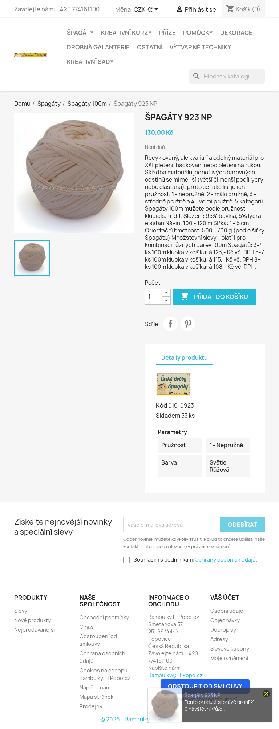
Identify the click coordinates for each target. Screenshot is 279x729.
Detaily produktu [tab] (184, 357)
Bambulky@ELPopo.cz (175, 675)
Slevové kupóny (229, 648)
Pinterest (188, 323)
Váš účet (224, 598)
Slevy (20, 610)
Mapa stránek (96, 696)
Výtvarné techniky (200, 47)
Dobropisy (223, 629)
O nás (87, 626)
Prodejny (91, 706)
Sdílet (170, 323)
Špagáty (80, 33)
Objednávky (225, 620)
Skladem (168, 415)
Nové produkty (32, 620)
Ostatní (149, 47)
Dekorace (236, 33)
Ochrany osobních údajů (225, 559)
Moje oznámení (229, 658)
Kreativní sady (90, 62)
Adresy (219, 639)
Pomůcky (198, 33)
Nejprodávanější (34, 629)
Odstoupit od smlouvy (205, 686)
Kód (161, 405)
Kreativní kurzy (126, 33)
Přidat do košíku (214, 296)
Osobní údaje (226, 610)
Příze (167, 33)
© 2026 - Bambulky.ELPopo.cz (139, 719)
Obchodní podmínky (104, 617)
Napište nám (95, 687)
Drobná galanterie (98, 47)
